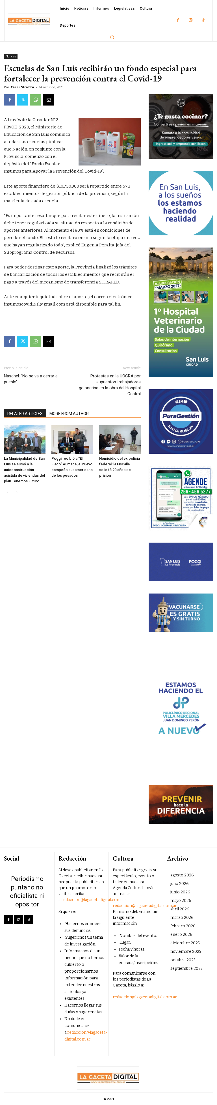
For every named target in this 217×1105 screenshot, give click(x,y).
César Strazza (22, 87)
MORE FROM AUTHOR (69, 413)
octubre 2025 (183, 960)
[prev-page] (7, 492)
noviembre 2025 (185, 951)
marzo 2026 (182, 917)
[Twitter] (22, 100)
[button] (112, 37)
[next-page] (16, 492)
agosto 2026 (182, 875)
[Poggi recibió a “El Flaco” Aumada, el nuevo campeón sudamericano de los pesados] (72, 439)
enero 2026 (181, 934)
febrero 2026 (183, 926)
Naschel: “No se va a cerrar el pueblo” (31, 378)
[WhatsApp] (35, 100)
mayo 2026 (180, 900)
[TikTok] (203, 20)
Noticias (11, 56)
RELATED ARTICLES (25, 413)
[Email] (48, 100)
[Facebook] (178, 20)
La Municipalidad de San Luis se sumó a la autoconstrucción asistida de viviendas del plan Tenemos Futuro (24, 469)
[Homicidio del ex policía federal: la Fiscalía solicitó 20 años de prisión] (120, 439)
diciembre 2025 (185, 943)
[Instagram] (191, 20)
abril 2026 (179, 909)
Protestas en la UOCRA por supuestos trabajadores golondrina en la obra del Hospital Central (110, 384)
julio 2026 (179, 883)
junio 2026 (180, 892)
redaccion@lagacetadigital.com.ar (93, 899)
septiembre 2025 (186, 968)
